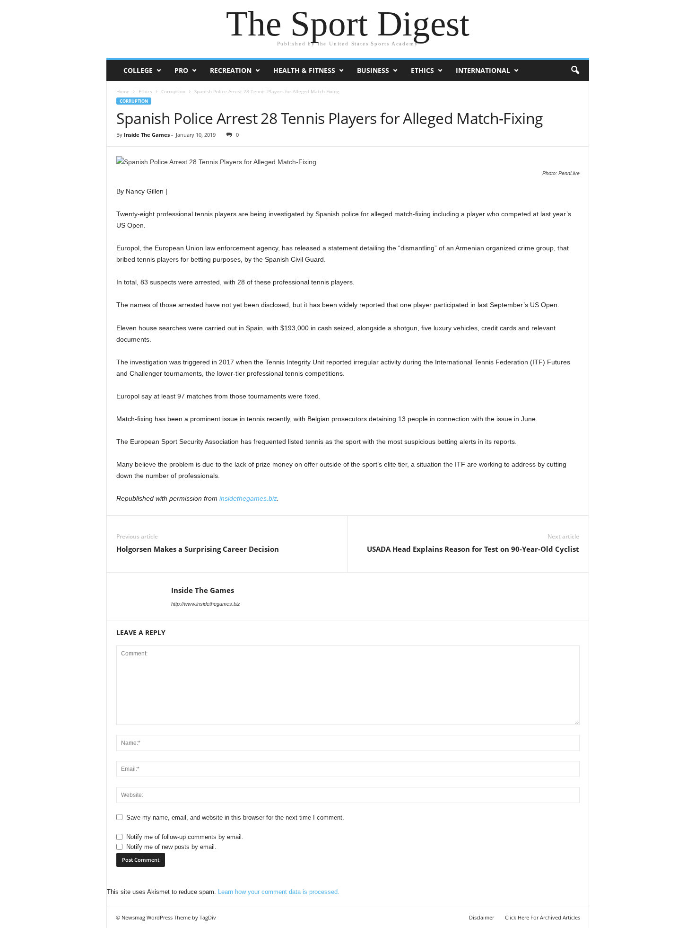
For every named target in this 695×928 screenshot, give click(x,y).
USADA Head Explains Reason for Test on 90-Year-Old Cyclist (473, 549)
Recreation (231, 70)
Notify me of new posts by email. (171, 846)
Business (373, 70)
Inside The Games (147, 134)
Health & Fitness (304, 70)
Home (123, 91)
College (138, 70)
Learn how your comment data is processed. (278, 891)
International (483, 70)
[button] (575, 70)
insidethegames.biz (248, 498)
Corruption (173, 91)
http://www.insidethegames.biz (205, 604)
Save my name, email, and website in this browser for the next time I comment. (235, 817)
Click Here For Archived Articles (542, 917)
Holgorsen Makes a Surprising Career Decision (197, 549)
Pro (181, 70)
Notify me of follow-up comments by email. (184, 836)
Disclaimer (481, 917)
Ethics (422, 70)
